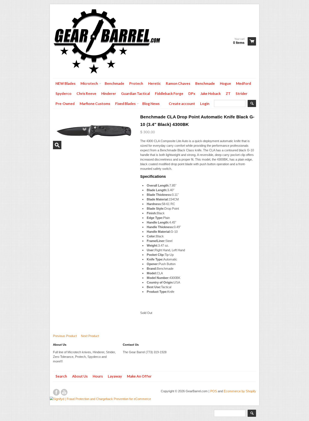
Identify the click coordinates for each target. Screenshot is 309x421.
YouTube (64, 392)
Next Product (90, 336)
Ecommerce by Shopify (240, 391)
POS (213, 391)
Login (204, 103)
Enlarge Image (57, 145)
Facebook (56, 392)
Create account (182, 103)
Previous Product (65, 336)
